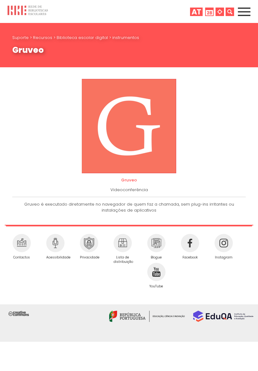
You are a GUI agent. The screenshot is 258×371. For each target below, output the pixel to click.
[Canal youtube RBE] (156, 272)
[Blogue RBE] (156, 243)
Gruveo (129, 180)
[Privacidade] (89, 243)
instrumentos (125, 38)
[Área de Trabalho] (196, 11)
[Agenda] (209, 11)
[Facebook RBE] (190, 243)
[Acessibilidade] (55, 243)
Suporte (21, 38)
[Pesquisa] (230, 11)
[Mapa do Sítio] (220, 11)
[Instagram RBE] (224, 243)
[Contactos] (22, 243)
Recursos (43, 38)
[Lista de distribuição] (123, 243)
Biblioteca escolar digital (83, 38)
